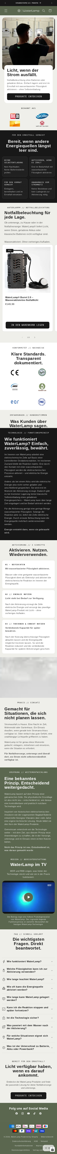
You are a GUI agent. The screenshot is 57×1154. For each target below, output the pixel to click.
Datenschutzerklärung (21, 1141)
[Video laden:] (28, 897)
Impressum (40, 1146)
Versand (44, 1141)
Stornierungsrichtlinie (20, 1150)
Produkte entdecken (28, 96)
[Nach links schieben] (22, 337)
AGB (36, 1141)
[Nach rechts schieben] (35, 337)
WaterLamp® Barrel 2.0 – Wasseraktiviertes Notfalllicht (21, 298)
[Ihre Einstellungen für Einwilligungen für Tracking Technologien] (52, 1149)
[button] (6, 10)
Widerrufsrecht (47, 1137)
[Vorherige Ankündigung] (5, 3)
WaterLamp (16, 1137)
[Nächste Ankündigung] (52, 3)
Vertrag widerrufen (40, 1150)
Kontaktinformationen (24, 1146)
